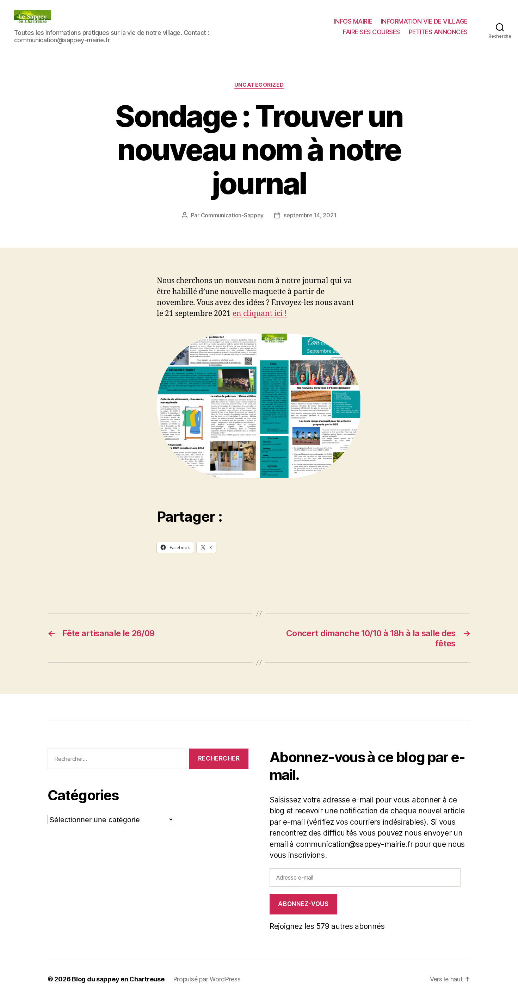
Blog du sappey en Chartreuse (118, 979)
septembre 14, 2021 (310, 215)
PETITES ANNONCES (438, 32)
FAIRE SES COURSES (371, 32)
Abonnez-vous (303, 903)
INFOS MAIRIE (353, 21)
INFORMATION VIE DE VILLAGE (424, 21)
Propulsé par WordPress (207, 979)
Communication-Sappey (232, 215)
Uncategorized (259, 85)
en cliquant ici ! (260, 313)
